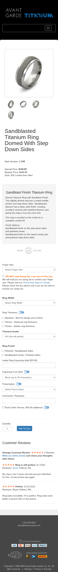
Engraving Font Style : (16, 372)
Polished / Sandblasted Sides (19, 351)
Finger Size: (8, 265)
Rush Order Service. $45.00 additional (23, 407)
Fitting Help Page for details (36, 282)
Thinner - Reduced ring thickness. (21, 322)
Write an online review (14, 455)
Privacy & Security (42, 569)
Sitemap (28, 569)
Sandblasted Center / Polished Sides (22, 355)
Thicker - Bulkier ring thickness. (20, 326)
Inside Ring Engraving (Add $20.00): (20, 360)
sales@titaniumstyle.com (29, 525)
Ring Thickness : (13, 312)
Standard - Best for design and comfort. (24, 318)
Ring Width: (8, 298)
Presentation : (12, 384)
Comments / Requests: (13, 396)
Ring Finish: (8, 346)
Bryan (15, 468)
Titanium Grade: (10, 331)
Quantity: (6, 423)
